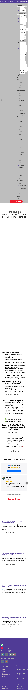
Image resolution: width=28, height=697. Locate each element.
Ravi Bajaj (23, 10)
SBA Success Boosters (20, 41)
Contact (20, 75)
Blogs (18, 196)
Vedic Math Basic (23, 16)
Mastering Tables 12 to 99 (22, 674)
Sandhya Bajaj (22, 8)
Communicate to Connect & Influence (22, 192)
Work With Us (5, 688)
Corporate (20, 180)
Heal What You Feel (23, 33)
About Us (18, 80)
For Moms (18, 117)
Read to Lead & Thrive (21, 683)
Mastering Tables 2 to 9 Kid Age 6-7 (23, 45)
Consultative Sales (23, 66)
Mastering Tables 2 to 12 (22, 670)
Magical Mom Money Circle (23, 37)
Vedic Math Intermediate (23, 19)
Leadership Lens (23, 63)
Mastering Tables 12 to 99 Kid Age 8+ (23, 50)
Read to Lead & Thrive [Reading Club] (23, 24)
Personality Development (23, 28)
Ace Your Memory (22, 58)
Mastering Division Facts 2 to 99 (23, 55)
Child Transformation (21, 12)
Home (18, 77)
